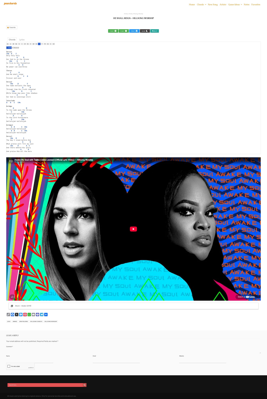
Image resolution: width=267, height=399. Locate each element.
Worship (140, 14)
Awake (15, 321)
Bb (16, 44)
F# (45, 44)
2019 (8, 321)
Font (112, 31)
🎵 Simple (9, 47)
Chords (130, 14)
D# (33, 44)
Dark (144, 31)
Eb (36, 44)
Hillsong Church (36, 321)
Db (27, 44)
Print (133, 31)
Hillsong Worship (51, 321)
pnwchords (10, 3)
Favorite (12, 27)
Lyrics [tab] (21, 40)
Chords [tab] (12, 40)
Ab (7, 44)
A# (13, 44)
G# (53, 44)
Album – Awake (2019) (21, 306)
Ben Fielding (24, 321)
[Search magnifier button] (84, 385)
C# (25, 44)
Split (154, 31)
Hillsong (135, 14)
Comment (9, 346)
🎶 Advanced (15, 47)
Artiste (126, 14)
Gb (48, 44)
